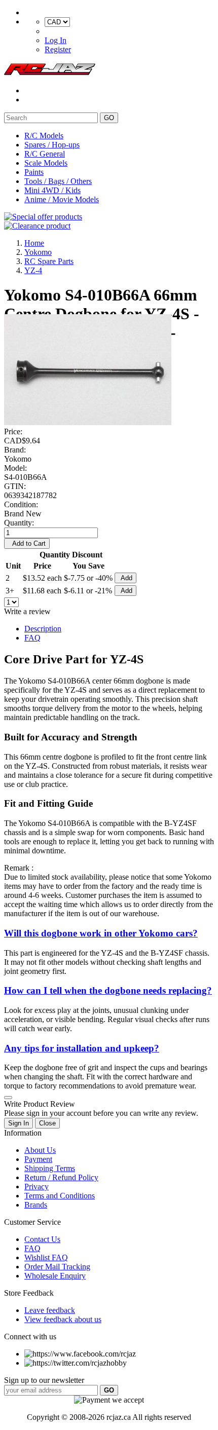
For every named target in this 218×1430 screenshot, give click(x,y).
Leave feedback (49, 1310)
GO (109, 118)
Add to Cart (27, 543)
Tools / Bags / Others (58, 181)
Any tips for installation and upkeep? (81, 1048)
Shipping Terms (49, 1168)
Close (47, 1123)
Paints (34, 172)
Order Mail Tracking (57, 1266)
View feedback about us (62, 1319)
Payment (38, 1159)
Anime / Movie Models (61, 199)
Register (58, 49)
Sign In (18, 1123)
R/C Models (43, 135)
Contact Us (42, 1239)
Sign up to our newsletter (44, 1380)
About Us (40, 1150)
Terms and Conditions (59, 1195)
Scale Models (45, 163)
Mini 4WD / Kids (52, 190)
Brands (35, 1204)
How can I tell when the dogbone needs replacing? (108, 990)
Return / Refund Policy (61, 1177)
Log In (55, 40)
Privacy (36, 1186)
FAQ (32, 637)
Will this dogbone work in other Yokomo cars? (101, 933)
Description (42, 628)
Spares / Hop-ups (52, 144)
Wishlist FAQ (46, 1257)
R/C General (44, 153)
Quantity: (19, 522)
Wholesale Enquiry (55, 1275)
